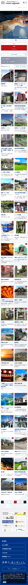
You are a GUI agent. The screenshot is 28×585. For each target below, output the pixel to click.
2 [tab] (13, 40)
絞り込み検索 (14, 54)
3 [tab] (16, 40)
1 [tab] (11, 40)
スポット (25, 7)
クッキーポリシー (17, 578)
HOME (19, 7)
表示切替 (23, 66)
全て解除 (11, 61)
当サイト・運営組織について (14, 568)
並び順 (17, 66)
